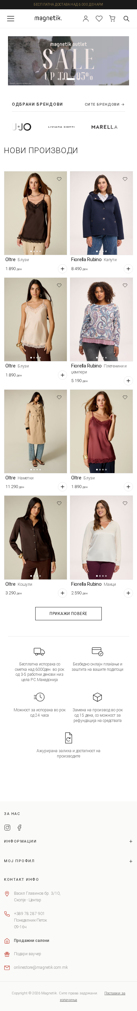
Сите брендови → (105, 104)
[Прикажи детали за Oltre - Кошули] (35, 537)
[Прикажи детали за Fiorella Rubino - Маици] (101, 537)
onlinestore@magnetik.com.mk (41, 967)
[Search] (126, 18)
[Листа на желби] (99, 18)
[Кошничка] (112, 18)
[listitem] (48, 127)
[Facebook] (19, 828)
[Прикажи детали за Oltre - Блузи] (35, 213)
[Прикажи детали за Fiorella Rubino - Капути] (101, 213)
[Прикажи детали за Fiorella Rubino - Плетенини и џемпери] (101, 319)
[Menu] (10, 18)
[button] (59, 79)
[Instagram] (7, 828)
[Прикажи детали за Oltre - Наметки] (35, 431)
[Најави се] (85, 18)
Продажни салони (31, 940)
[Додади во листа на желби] (59, 179)
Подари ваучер (27, 954)
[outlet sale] (68, 61)
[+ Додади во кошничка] (62, 268)
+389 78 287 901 (29, 913)
